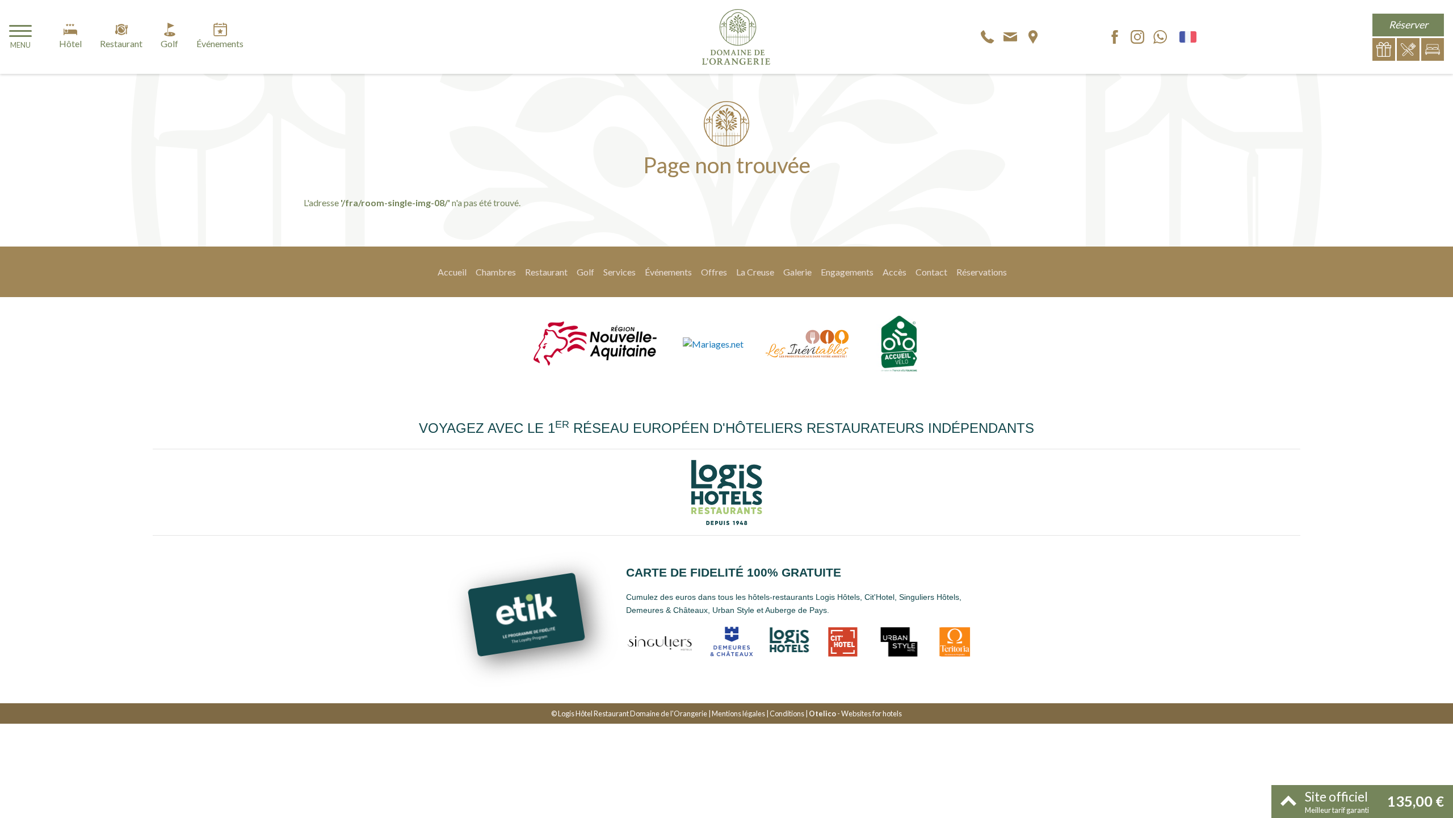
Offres (714, 271)
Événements (668, 271)
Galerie (797, 271)
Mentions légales (738, 713)
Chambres (496, 271)
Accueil (452, 271)
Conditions (787, 713)
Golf (585, 271)
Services (619, 271)
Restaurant (546, 271)
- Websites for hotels (855, 713)
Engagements (847, 271)
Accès (894, 271)
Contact (931, 271)
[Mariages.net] (713, 343)
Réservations (981, 271)
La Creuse (755, 271)
